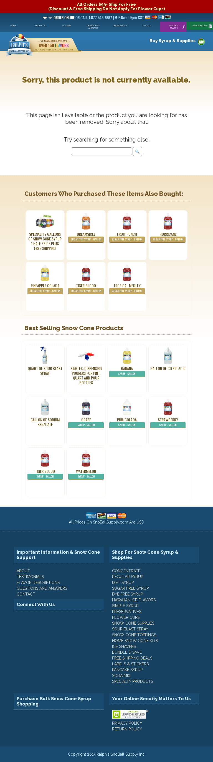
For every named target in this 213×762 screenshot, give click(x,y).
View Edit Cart (200, 25)
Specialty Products (132, 681)
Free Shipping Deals (132, 658)
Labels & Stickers (130, 664)
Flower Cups (126, 617)
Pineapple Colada (45, 288)
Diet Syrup (123, 582)
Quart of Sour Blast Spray (45, 370)
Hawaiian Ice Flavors (134, 600)
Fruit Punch (126, 236)
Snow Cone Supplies (133, 623)
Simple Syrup (125, 606)
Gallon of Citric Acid (168, 368)
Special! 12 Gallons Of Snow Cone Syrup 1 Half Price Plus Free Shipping (45, 241)
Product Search (173, 26)
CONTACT (26, 594)
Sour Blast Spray (130, 629)
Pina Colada (127, 422)
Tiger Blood (86, 288)
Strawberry (168, 422)
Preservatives (126, 611)
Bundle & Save (127, 652)
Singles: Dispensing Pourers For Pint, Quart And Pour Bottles (86, 375)
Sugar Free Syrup (130, 588)
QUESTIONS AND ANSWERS (42, 588)
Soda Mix (121, 675)
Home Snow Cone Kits (135, 640)
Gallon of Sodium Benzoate (45, 422)
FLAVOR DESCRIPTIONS (38, 582)
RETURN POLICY (127, 729)
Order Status (120, 25)
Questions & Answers (93, 26)
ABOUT (23, 571)
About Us (40, 25)
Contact (146, 25)
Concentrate (126, 571)
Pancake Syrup (127, 670)
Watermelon (86, 473)
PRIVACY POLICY (127, 723)
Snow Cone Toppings (134, 635)
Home (13, 25)
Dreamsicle (86, 236)
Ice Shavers (124, 646)
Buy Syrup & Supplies (172, 40)
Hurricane (168, 236)
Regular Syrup (127, 576)
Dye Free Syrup (127, 594)
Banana (127, 370)
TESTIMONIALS (30, 576)
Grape (86, 422)
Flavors (66, 25)
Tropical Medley (126, 288)
